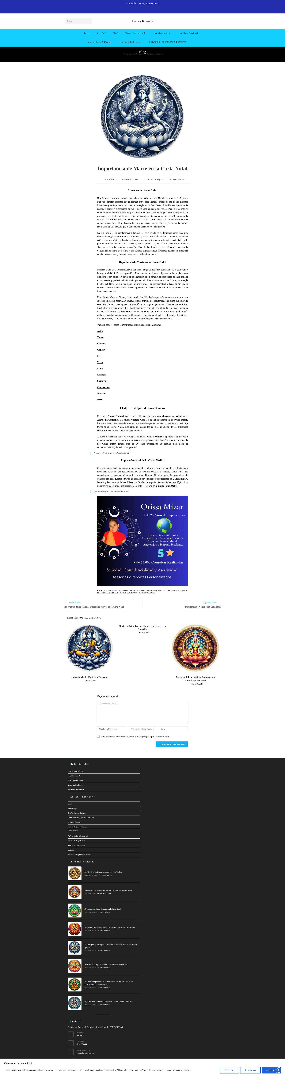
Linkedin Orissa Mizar (76, 771)
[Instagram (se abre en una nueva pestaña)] (144, 9)
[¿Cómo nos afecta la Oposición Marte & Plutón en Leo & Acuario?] (75, 929)
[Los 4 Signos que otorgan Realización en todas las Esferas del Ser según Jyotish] (75, 948)
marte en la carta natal (169, 590)
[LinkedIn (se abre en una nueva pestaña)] (147, 9)
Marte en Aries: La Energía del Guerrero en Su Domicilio (142, 628)
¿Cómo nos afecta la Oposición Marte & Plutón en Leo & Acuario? (109, 928)
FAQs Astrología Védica (76, 841)
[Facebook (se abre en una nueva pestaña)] (134, 9)
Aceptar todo (271, 1070)
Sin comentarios (177, 179)
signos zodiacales (146, 593)
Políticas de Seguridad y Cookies (79, 855)
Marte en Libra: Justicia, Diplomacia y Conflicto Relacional (195, 679)
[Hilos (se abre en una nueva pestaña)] (137, 9)
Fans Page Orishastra (75, 780)
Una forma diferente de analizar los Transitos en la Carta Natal (108, 890)
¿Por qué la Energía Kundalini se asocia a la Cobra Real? (105, 965)
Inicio (70, 804)
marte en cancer (130, 590)
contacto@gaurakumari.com (85, 1053)
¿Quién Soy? (72, 808)
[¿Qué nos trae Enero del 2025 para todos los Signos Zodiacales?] (75, 1003)
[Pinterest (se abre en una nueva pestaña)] (140, 9)
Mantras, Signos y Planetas (77, 827)
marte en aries (114, 590)
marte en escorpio (148, 590)
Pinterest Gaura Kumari (76, 790)
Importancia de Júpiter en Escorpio (89, 677)
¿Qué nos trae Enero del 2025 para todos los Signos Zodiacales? (108, 1002)
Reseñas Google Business (77, 813)
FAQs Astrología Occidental (78, 836)
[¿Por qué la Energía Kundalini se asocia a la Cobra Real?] (75, 966)
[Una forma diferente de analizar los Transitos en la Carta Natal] (75, 892)
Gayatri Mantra (73, 831)
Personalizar (229, 1070)
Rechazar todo (250, 1070)
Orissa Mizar (110, 179)
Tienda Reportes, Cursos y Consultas (81, 818)
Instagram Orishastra (75, 785)
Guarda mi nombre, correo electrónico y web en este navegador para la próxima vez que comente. (136, 737)
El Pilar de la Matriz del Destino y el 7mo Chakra (103, 872)
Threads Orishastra (74, 776)
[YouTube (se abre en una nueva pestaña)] (151, 9)
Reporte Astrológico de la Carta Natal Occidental (111, 492)
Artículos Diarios (74, 822)
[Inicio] (123, 54)
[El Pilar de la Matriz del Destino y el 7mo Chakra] (75, 873)
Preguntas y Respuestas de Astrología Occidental (111, 453)
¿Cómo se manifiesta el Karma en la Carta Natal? (102, 909)
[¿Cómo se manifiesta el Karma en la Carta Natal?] (75, 910)
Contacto (71, 850)
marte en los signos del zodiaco (121, 593)
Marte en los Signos (155, 54)
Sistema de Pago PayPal (76, 845)
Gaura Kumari (142, 21)
